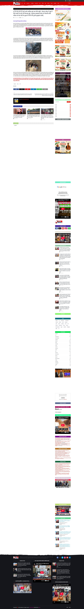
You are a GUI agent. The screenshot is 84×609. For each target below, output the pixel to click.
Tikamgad (63, 362)
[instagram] (68, 1)
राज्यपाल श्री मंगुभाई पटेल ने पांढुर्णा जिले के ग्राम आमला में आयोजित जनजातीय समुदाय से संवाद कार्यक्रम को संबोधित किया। (62, 474)
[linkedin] (70, 557)
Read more (64, 523)
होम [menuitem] (22, 3)
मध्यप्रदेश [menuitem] (28, 3)
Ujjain (56, 328)
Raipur (67, 325)
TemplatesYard (31, 607)
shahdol (63, 361)
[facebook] (65, 1)
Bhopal (57, 320)
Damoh (17, 8)
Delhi (63, 322)
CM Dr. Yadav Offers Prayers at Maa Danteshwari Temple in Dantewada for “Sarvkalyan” (62, 452)
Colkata (57, 322)
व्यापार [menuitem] (51, 3)
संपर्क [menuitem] (58, 3)
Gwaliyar (66, 322)
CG (59, 320)
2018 (63, 116)
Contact (19, 0)
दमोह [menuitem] (24, 3)
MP (63, 351)
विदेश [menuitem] (43, 3)
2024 (63, 107)
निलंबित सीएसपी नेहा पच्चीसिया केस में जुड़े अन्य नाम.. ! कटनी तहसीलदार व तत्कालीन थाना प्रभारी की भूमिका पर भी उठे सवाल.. (19, 116)
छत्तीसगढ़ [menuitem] (32, 3)
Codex (39, 607)
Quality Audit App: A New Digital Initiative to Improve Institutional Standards (62, 451)
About (16, 0)
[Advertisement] (63, 161)
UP (58, 328)
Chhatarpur (62, 320)
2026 (63, 104)
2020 (63, 113)
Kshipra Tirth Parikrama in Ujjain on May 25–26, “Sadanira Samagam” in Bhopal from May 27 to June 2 (62, 456)
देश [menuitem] (39, 3)
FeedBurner (65, 399)
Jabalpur (62, 323)
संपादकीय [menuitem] (55, 3)
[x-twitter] (67, 1)
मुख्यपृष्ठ (15, 8)
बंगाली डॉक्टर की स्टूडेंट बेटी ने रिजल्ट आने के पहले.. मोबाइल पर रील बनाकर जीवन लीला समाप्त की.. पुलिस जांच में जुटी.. (24, 569)
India (56, 323)
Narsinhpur (60, 325)
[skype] (62, 557)
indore (59, 323)
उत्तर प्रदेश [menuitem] (36, 3)
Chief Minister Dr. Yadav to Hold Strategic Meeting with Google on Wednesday (63, 458)
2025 (63, 106)
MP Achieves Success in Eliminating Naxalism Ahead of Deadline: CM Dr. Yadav (62, 454)
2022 (63, 110)
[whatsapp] (69, 228)
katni (65, 323)
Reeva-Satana (63, 358)
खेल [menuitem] (45, 3)
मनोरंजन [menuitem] (48, 3)
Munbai (57, 325)
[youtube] (70, 1)
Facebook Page (23, 0)
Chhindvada (66, 320)
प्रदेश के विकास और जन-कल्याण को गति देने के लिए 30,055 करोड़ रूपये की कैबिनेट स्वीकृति (62, 439)
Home (14, 0)
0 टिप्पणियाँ (61, 524)
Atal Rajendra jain (16, 17)
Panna (64, 325)
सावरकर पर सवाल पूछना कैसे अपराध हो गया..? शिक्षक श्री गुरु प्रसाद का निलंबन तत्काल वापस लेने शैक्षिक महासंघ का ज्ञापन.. (64, 283)
